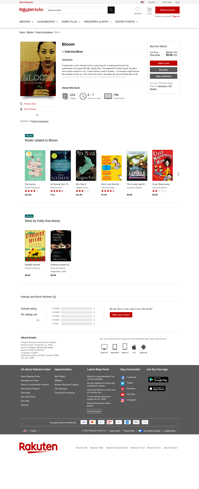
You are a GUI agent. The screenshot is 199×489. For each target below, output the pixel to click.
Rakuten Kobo (31, 10)
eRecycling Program (30, 388)
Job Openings (60, 388)
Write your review (121, 315)
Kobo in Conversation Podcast (35, 384)
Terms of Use (115, 431)
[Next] (178, 174)
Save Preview (30, 109)
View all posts (94, 411)
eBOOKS (25, 21)
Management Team (30, 380)
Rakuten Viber (96, 448)
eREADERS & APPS (96, 21)
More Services (154, 448)
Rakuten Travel (138, 448)
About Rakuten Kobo (30, 376)
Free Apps (25, 392)
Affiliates (58, 380)
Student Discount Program (66, 384)
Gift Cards (167, 2)
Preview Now (30, 104)
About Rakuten (170, 448)
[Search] (111, 10)
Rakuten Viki (81, 448)
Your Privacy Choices (151, 431)
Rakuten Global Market (117, 448)
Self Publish (59, 376)
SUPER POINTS (125, 21)
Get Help (25, 401)
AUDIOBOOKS (46, 21)
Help (177, 2)
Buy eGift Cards (28, 397)
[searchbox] (80, 10)
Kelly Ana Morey (74, 51)
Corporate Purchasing (64, 392)
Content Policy (170, 431)
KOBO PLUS (70, 21)
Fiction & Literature (40, 121)
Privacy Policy (129, 431)
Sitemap (24, 405)
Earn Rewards (26, 2)
